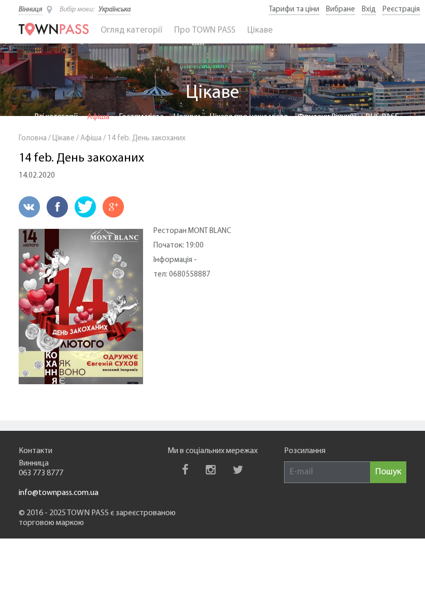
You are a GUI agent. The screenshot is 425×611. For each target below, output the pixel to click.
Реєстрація (401, 9)
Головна (33, 138)
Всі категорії (56, 117)
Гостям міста (141, 117)
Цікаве (260, 30)
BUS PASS (382, 117)
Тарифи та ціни (294, 9)
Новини (186, 117)
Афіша (98, 117)
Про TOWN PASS (204, 30)
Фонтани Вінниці (327, 117)
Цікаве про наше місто (248, 117)
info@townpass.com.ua (58, 493)
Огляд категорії (131, 30)
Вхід (369, 9)
